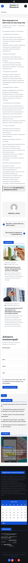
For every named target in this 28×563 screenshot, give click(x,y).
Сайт (3, 372)
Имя (3, 359)
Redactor (8, 262)
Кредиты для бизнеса (8, 447)
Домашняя (3, 12)
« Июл (3, 523)
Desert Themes (14, 556)
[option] (14, 449)
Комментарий (6, 347)
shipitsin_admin (7, 25)
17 (3, 515)
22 (21, 515)
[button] (24, 434)
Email (4, 366)
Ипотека (14, 25)
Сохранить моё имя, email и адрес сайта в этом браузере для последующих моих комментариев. (13, 381)
